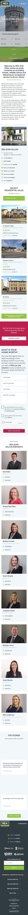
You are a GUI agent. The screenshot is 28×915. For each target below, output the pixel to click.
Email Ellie (7, 720)
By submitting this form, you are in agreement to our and (15, 409)
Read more (7, 480)
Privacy (14, 908)
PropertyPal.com (14, 911)
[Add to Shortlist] (24, 207)
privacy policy (11, 411)
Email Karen (8, 685)
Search (14, 49)
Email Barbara (8, 546)
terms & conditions (20, 409)
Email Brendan (8, 650)
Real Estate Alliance (14, 900)
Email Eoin (7, 477)
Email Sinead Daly (9, 511)
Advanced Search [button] (13, 58)
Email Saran (8, 581)
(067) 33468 (7, 161)
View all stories (14, 816)
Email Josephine (9, 616)
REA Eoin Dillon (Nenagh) (10, 34)
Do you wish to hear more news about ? (13, 416)
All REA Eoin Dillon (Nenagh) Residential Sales (14, 316)
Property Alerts (14, 338)
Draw (14, 54)
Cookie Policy (14, 903)
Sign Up (14, 868)
